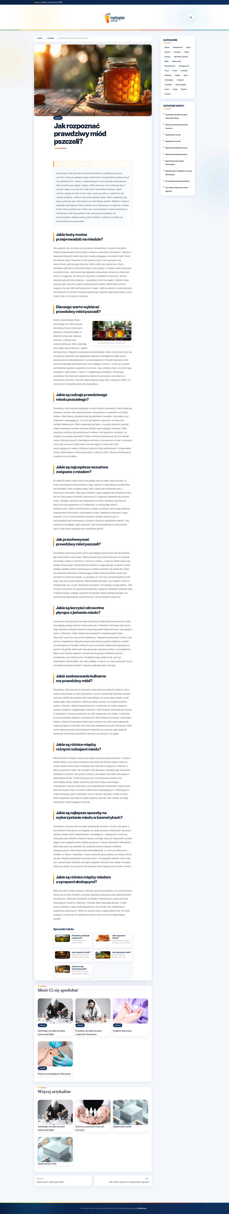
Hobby (186, 52)
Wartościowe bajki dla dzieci (176, 148)
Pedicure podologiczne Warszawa (54, 1073)
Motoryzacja (176, 61)
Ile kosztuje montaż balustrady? (177, 181)
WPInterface (142, 1208)
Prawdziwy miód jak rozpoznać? (80, 936)
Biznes (167, 47)
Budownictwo (177, 47)
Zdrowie (58, 118)
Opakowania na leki (122, 1126)
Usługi (175, 89)
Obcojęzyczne (184, 66)
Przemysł (184, 71)
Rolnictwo (168, 75)
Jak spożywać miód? (121, 952)
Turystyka (168, 84)
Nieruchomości (170, 66)
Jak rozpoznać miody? (118, 936)
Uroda (167, 89)
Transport (180, 80)
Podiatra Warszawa (122, 1030)
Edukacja (177, 52)
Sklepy (177, 75)
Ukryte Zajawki (180, 84)
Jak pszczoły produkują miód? (79, 967)
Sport (186, 75)
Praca (167, 71)
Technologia (169, 80)
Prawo (175, 71)
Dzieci (188, 47)
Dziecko (167, 52)
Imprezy (167, 57)
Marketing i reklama (181, 57)
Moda (167, 61)
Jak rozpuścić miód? (81, 952)
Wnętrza (184, 89)
